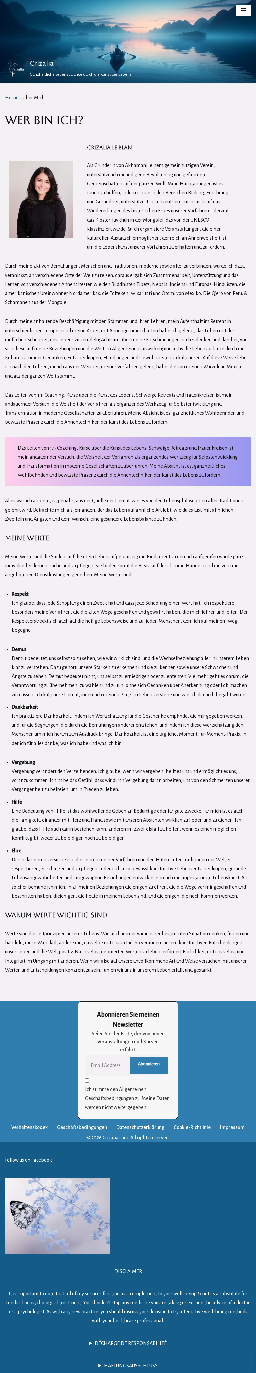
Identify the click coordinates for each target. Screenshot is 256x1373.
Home (12, 97)
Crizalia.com (115, 1137)
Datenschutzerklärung (140, 1127)
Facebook (41, 1160)
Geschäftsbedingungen (82, 1127)
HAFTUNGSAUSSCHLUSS (131, 1365)
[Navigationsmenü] (243, 10)
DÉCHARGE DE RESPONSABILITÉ (131, 1343)
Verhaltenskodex (29, 1127)
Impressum (232, 1127)
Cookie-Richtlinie (192, 1127)
